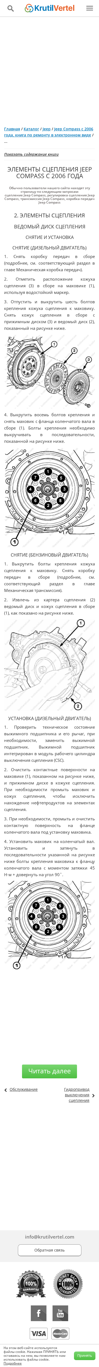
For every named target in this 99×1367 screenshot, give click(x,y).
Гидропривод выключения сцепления (76, 1095)
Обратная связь (49, 1250)
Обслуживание (24, 1089)
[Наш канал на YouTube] (60, 1313)
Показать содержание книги (31, 154)
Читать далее (49, 1070)
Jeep (47, 128)
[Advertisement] (49, 69)
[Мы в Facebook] (38, 1313)
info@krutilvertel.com (49, 1237)
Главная (12, 128)
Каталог (31, 128)
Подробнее (13, 1363)
